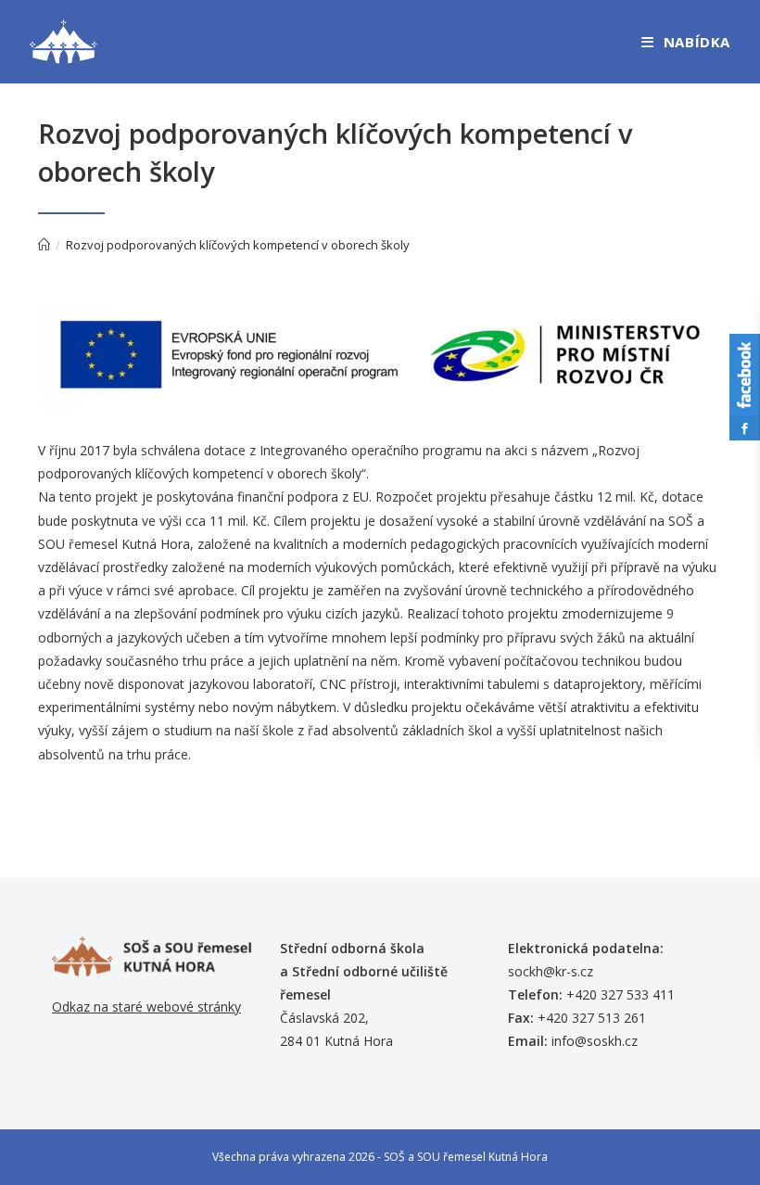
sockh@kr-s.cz (550, 971)
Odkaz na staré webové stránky (146, 1006)
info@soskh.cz (594, 1041)
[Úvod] (44, 244)
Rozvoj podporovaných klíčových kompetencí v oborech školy (238, 244)
